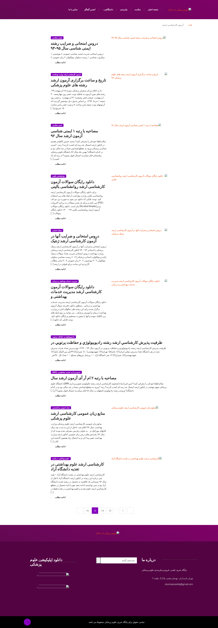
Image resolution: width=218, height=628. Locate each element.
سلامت (138, 9)
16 (87, 510)
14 (102, 510)
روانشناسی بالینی (58, 176)
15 (95, 510)
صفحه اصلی (153, 9)
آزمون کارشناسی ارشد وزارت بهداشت (66, 74)
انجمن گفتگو (90, 9)
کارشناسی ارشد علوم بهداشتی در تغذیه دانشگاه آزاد (77, 466)
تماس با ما (73, 9)
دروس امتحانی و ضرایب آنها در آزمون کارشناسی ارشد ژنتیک (75, 238)
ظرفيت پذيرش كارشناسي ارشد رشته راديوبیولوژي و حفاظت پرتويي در (106, 342)
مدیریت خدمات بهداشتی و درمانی (64, 281)
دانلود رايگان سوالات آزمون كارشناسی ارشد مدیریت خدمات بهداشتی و (76, 291)
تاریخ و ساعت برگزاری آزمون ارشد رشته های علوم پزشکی (78, 82)
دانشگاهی (108, 9)
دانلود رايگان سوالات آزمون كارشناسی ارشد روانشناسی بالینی (78, 184)
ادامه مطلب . (58, 62)
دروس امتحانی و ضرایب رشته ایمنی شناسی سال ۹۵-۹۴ (74, 45)
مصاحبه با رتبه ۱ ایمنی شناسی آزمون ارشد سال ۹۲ (74, 133)
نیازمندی (124, 9)
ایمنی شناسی (57, 38)
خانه (190, 25)
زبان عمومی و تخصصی (60, 408)
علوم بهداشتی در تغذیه (60, 459)
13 (110, 510)
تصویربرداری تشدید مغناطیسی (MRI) (66, 372)
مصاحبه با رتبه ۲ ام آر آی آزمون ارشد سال (84, 377)
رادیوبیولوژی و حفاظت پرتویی (63, 337)
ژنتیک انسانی (57, 230)
